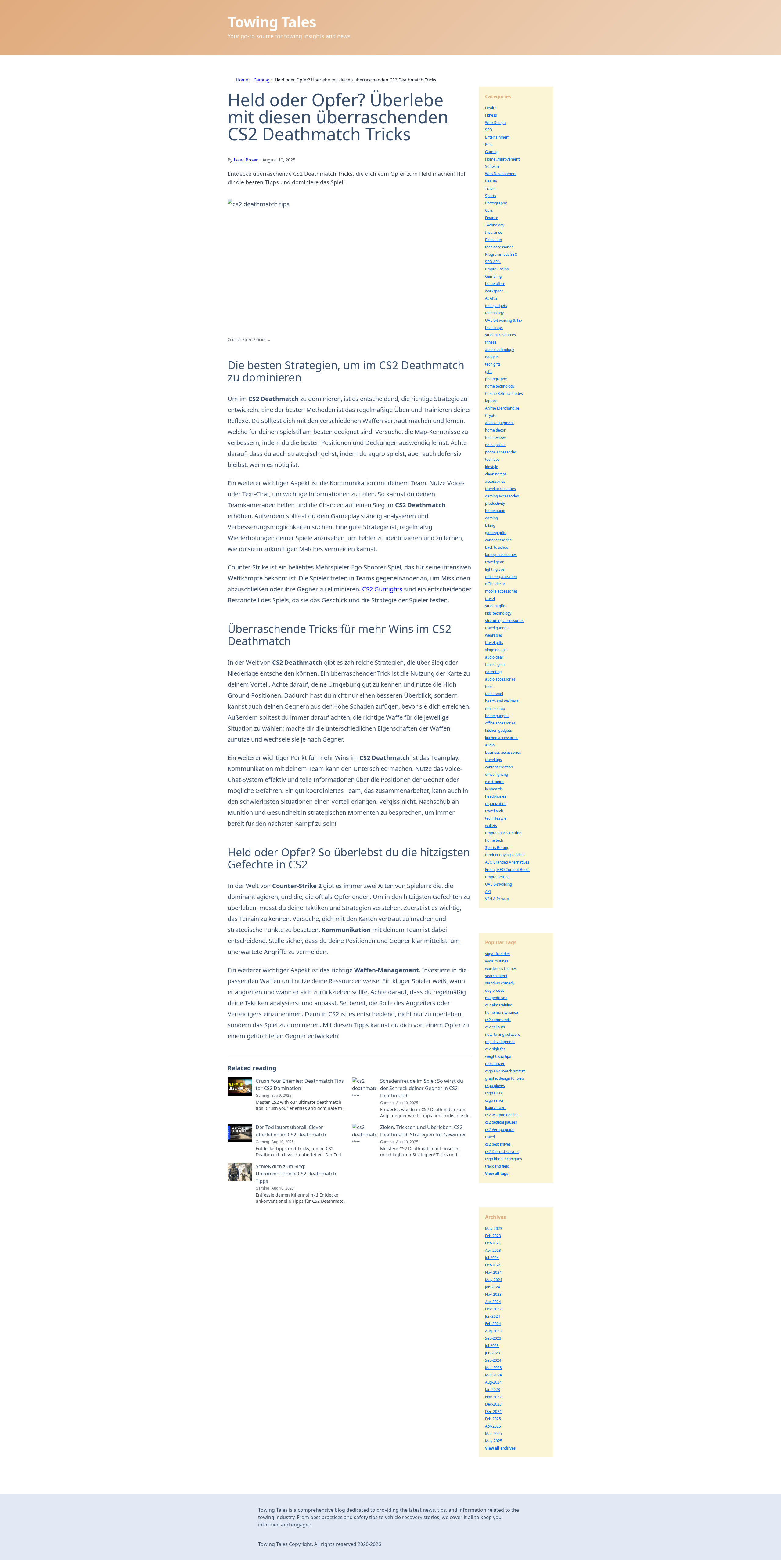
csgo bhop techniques (503, 1158)
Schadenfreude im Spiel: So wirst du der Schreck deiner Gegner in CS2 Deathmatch (421, 1088)
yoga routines (496, 961)
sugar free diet (497, 953)
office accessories (500, 723)
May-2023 (493, 1228)
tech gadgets (496, 305)
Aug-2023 (493, 1331)
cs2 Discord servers (502, 1151)
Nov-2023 (493, 1294)
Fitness (491, 115)
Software (492, 166)
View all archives (500, 1448)
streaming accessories (504, 620)
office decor (495, 584)
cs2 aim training (498, 1005)
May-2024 (493, 1279)
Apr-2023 (493, 1250)
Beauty (491, 181)
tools (489, 686)
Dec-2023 (493, 1404)
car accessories (498, 540)
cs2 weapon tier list (501, 1115)
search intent (496, 975)
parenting (493, 671)
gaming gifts (495, 532)
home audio (495, 510)
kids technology (498, 613)
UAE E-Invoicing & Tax (503, 320)
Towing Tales (272, 22)
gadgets (492, 356)
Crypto (490, 415)
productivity (495, 503)
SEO (488, 129)
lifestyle (491, 466)
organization (495, 803)
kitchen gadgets (498, 730)
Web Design (495, 122)
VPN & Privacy (497, 898)
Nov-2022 (493, 1396)
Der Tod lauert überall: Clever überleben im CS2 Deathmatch (291, 1131)
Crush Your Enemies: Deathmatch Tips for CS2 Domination (300, 1085)
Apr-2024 (493, 1301)
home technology (499, 386)
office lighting (496, 774)
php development (500, 1041)
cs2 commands (498, 1019)
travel (490, 598)
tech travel (494, 693)
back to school (497, 547)
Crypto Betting (497, 876)
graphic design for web (504, 1078)
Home (242, 80)
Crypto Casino (497, 269)
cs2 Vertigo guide (499, 1129)
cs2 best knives (498, 1144)
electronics (494, 781)
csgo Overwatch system (505, 1071)
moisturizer (495, 1063)
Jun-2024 (492, 1316)
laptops (491, 400)
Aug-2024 (493, 1382)
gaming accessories (502, 496)
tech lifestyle (495, 818)
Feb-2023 (493, 1235)
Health (490, 107)
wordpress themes (501, 968)
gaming (491, 518)
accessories (495, 481)
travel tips (493, 759)
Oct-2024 (493, 1265)
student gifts (495, 605)
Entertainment (497, 137)
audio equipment (499, 422)
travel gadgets (497, 627)
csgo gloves (495, 1085)
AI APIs (491, 298)
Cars (489, 210)
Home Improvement (502, 159)
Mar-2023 (493, 1367)
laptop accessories (501, 554)
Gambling (493, 276)
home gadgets (497, 715)
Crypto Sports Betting (503, 833)
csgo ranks (494, 1100)
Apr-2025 (493, 1426)
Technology (494, 225)
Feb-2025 (493, 1418)
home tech (494, 840)
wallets (491, 825)
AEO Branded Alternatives (507, 862)
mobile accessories (501, 591)
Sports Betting (497, 847)
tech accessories (499, 247)
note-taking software (502, 1034)
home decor (495, 430)
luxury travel (495, 1107)
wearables (494, 635)
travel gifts (494, 642)
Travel (490, 188)
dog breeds (494, 990)
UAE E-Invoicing (498, 884)
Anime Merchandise (502, 408)
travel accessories (500, 488)
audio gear (494, 657)
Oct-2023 (493, 1243)
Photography (496, 203)
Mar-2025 (493, 1433)
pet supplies (495, 444)
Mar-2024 (493, 1375)
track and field (497, 1166)
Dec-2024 (493, 1411)
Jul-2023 (492, 1345)
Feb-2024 (493, 1323)
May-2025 (493, 1440)
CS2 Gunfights (382, 589)
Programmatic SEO (501, 254)
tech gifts (493, 364)
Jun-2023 (492, 1353)
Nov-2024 (493, 1272)
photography (496, 378)
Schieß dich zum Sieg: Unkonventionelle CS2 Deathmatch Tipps (296, 1173)
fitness (490, 342)
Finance (491, 217)
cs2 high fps (495, 1049)
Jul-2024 (492, 1257)
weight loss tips (498, 1056)
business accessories (503, 752)
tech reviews (495, 437)
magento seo (496, 997)
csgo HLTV (494, 1093)
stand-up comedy (499, 983)
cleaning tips (495, 474)
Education (493, 239)
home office (495, 283)
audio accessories (500, 679)
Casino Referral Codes (504, 393)
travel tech (494, 811)
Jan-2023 (492, 1389)
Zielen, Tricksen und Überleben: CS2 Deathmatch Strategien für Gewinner (423, 1131)
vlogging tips (495, 649)
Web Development (500, 173)
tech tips (492, 459)
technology (494, 313)
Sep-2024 (493, 1360)
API (488, 891)
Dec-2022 (493, 1309)
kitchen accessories (501, 737)
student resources (500, 335)
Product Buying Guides (504, 855)
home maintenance (501, 1012)
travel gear (494, 562)
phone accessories (501, 452)
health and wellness (502, 701)
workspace (494, 291)
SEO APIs (493, 261)
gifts (488, 371)
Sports (490, 195)
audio (490, 745)
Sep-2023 (493, 1338)
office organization (501, 576)
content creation (499, 767)
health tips (494, 327)
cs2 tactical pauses (501, 1122)
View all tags (496, 1173)
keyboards (494, 789)
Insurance (493, 232)
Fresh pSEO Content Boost (507, 869)
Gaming (262, 80)
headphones (495, 796)
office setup (495, 708)
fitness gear (495, 664)
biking (490, 525)
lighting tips (495, 569)
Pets (488, 144)
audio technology (499, 349)
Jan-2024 (492, 1287)
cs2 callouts (495, 1027)
